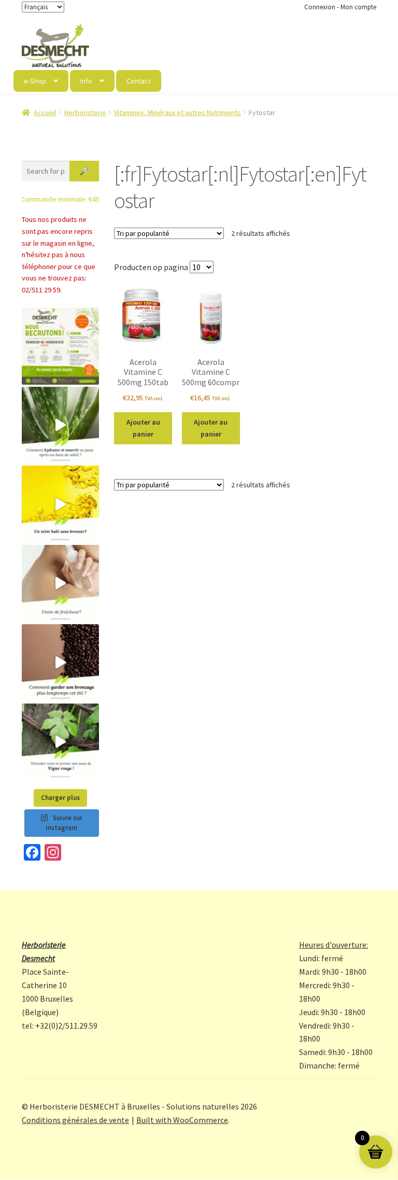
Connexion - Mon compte (340, 7)
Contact (138, 81)
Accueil (45, 112)
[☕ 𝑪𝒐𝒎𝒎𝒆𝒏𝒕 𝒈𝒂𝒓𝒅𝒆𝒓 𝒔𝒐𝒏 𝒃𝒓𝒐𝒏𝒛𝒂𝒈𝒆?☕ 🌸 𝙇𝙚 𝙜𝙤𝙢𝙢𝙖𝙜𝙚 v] (60, 662)
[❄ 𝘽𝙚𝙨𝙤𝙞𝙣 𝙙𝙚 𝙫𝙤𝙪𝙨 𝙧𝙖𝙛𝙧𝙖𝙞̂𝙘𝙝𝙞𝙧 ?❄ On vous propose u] (60, 583)
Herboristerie (85, 112)
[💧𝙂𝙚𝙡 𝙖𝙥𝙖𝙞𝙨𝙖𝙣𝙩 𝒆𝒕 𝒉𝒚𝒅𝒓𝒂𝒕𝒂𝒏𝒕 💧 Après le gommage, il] (60, 425)
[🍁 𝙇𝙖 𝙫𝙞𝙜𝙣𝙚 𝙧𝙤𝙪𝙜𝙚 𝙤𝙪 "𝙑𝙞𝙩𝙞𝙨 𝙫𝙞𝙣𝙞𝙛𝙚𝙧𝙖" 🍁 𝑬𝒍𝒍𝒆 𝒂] (60, 742)
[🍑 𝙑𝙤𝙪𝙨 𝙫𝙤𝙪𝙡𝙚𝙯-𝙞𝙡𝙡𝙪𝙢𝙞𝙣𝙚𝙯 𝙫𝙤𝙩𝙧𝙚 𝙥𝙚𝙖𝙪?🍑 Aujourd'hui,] (60, 504)
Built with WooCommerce (182, 1120)
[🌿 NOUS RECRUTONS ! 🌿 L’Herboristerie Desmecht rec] (60, 346)
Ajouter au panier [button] (143, 428)
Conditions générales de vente (75, 1120)
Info (86, 81)
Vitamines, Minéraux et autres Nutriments (177, 112)
